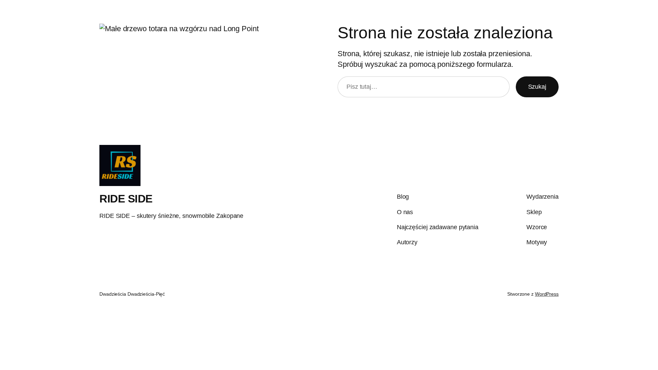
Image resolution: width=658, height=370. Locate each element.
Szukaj (537, 86)
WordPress (547, 294)
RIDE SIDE (126, 199)
